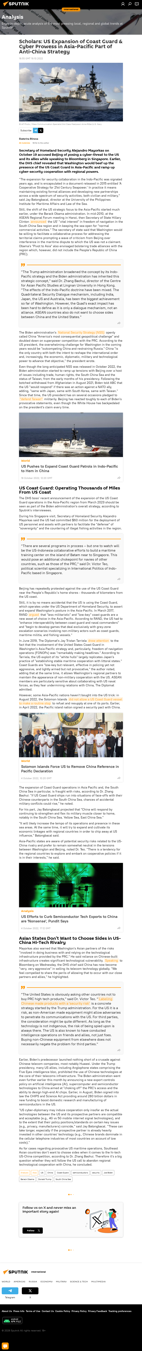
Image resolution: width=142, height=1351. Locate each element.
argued (34, 615)
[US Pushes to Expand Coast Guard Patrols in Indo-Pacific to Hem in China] (71, 435)
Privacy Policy (79, 1311)
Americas (19, 1281)
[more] (119, 322)
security (96, 1172)
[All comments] (5, 1346)
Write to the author (41, 143)
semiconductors (80, 1172)
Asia (35, 1172)
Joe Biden (108, 1172)
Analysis (27, 911)
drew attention (98, 641)
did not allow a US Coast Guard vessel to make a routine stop (71, 701)
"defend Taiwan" (31, 399)
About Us (7, 1311)
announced (38, 222)
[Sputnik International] (17, 6)
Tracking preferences (119, 1311)
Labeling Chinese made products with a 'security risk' (67, 1001)
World (25, 461)
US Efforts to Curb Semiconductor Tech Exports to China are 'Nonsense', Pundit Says (69, 918)
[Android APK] (12, 1321)
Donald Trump (44, 1179)
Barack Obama (27, 1179)
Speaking (111, 960)
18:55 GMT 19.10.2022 (31, 58)
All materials (24, 143)
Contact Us (48, 1311)
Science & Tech (79, 1281)
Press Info (18, 1311)
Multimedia (98, 1281)
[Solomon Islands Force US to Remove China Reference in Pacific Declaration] (71, 735)
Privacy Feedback (97, 1311)
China (50, 1172)
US (42, 1172)
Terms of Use (33, 1311)
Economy (46, 1281)
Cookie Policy (62, 1311)
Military (61, 1281)
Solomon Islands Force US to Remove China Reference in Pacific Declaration (70, 768)
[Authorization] (122, 3)
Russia (33, 1281)
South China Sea (63, 1179)
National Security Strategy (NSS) (81, 332)
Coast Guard (63, 1172)
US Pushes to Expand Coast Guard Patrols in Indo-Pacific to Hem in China (69, 468)
